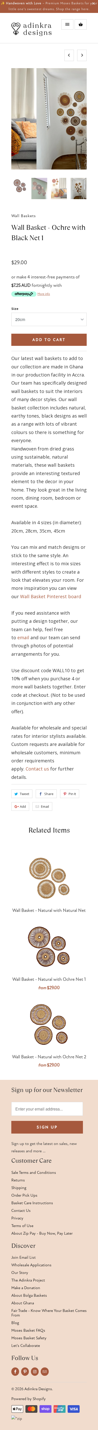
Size (14, 308)
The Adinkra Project (28, 1280)
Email (45, 806)
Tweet (24, 794)
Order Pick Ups (24, 1195)
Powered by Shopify (28, 1398)
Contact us (37, 769)
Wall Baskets (23, 215)
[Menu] (67, 24)
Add (23, 806)
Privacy (17, 1218)
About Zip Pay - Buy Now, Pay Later (42, 1233)
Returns (18, 1180)
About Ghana (22, 1303)
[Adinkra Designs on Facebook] (15, 1371)
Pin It (72, 794)
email (23, 637)
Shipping (18, 1187)
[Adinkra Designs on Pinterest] (25, 1371)
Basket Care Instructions (32, 1203)
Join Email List (23, 1257)
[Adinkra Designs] (31, 30)
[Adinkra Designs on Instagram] (35, 1371)
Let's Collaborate (25, 1345)
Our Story (19, 1272)
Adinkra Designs (38, 1388)
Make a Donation (25, 1287)
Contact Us (21, 1210)
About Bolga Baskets (29, 1295)
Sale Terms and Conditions (33, 1172)
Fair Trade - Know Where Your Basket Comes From (49, 1313)
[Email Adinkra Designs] (44, 1371)
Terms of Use (22, 1225)
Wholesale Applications (31, 1265)
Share (49, 794)
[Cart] (81, 24)
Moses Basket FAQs (28, 1330)
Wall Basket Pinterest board (50, 596)
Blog (15, 1322)
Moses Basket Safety (28, 1338)
